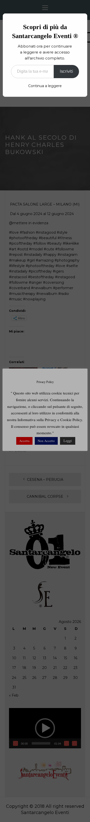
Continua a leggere (45, 86)
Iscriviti (66, 71)
